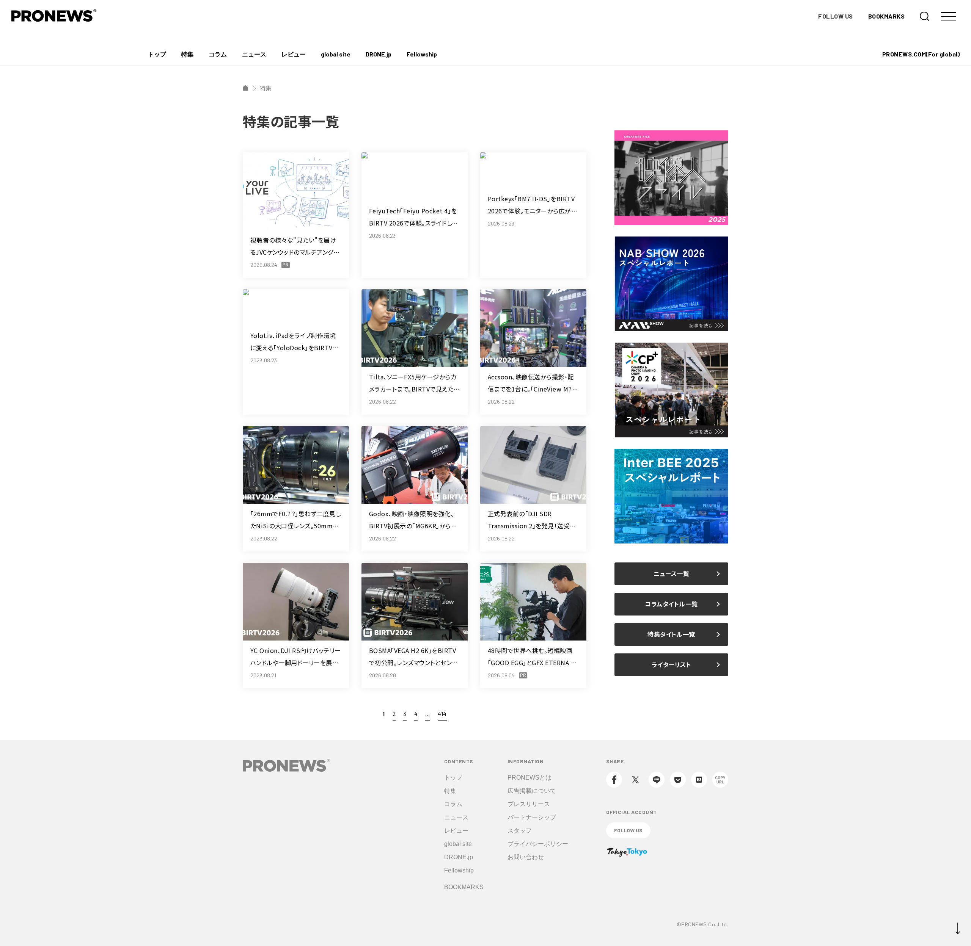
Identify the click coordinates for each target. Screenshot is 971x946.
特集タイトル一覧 (671, 634)
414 (442, 713)
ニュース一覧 (672, 573)
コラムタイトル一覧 (671, 604)
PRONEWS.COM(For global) (921, 54)
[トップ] (245, 88)
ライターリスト (671, 664)
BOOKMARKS (886, 16)
